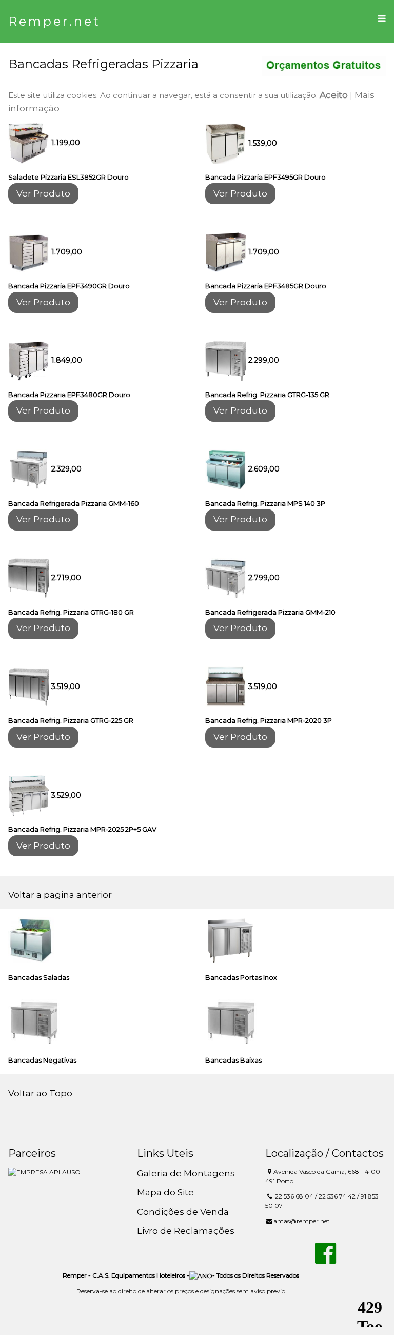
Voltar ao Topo (40, 1093)
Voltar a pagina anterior (60, 895)
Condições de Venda (183, 1212)
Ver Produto (43, 193)
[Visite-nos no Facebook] (325, 1259)
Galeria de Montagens (186, 1173)
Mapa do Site (165, 1192)
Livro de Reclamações (185, 1231)
